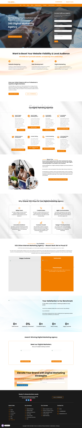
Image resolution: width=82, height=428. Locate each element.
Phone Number (57, 28)
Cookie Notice (52, 425)
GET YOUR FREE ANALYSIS (22, 385)
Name (55, 18)
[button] (41, 267)
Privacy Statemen (45, 425)
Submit (56, 41)
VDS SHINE (11, 2)
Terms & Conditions (38, 425)
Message (56, 33)
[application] (21, 5)
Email (55, 23)
